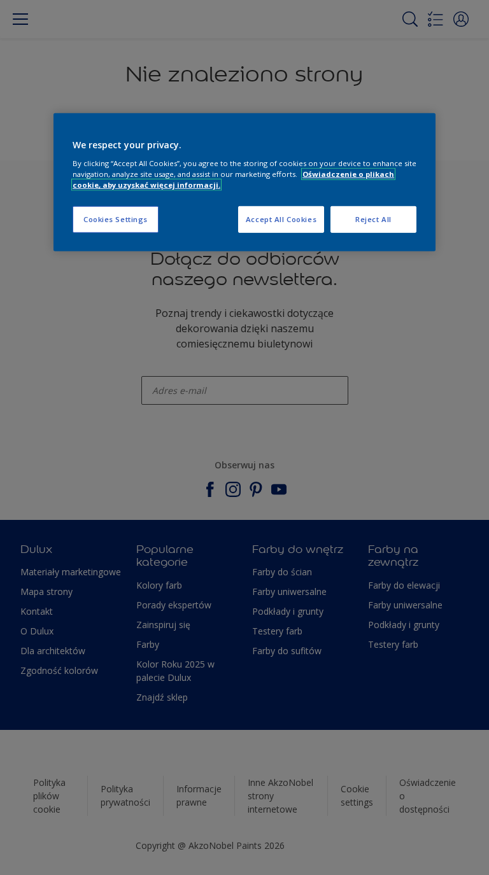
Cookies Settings (115, 219)
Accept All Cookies (281, 219)
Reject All (373, 219)
